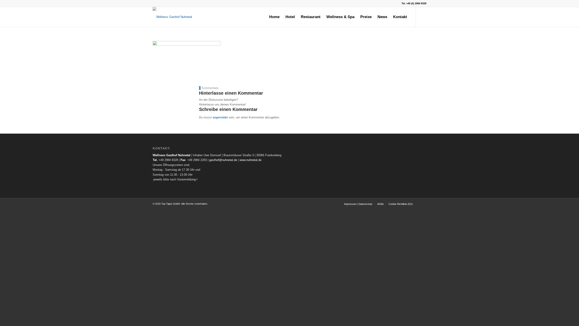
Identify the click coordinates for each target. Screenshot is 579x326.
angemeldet (220, 117)
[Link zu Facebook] (423, 16)
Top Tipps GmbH (170, 203)
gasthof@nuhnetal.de (223, 160)
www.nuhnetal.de (250, 160)
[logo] (172, 17)
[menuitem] (274, 17)
